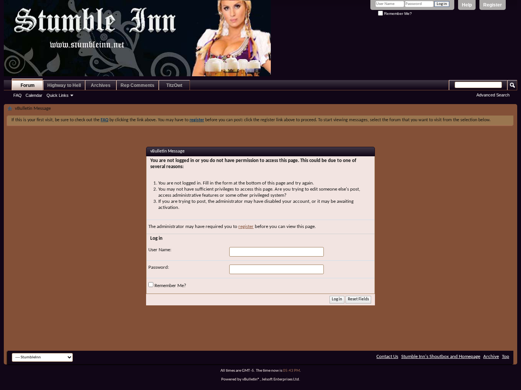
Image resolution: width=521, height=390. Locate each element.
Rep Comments (137, 85)
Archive (491, 356)
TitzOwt (174, 85)
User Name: (159, 249)
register (246, 226)
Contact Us (387, 356)
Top (505, 356)
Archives (101, 85)
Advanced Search (493, 95)
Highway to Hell (64, 85)
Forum (28, 85)
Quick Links (58, 95)
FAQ (17, 95)
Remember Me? (397, 13)
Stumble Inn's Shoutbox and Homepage (440, 356)
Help (467, 5)
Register (492, 5)
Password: (158, 267)
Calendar (34, 95)
